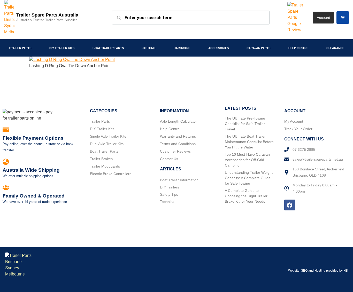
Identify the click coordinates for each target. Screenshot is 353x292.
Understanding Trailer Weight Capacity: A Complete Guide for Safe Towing (249, 177)
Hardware (182, 48)
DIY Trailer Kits (61, 48)
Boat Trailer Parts (108, 48)
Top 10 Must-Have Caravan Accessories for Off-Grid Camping (247, 159)
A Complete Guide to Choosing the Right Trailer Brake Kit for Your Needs (246, 195)
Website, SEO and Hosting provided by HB (318, 270)
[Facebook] (289, 205)
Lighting (149, 48)
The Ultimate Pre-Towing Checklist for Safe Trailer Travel (245, 123)
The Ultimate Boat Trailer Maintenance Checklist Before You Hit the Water (249, 141)
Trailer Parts (20, 48)
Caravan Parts (258, 48)
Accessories (218, 48)
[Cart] (342, 17)
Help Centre (298, 48)
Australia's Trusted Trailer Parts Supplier (46, 20)
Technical (167, 202)
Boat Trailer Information (179, 180)
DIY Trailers (169, 187)
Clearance (335, 48)
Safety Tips (169, 194)
